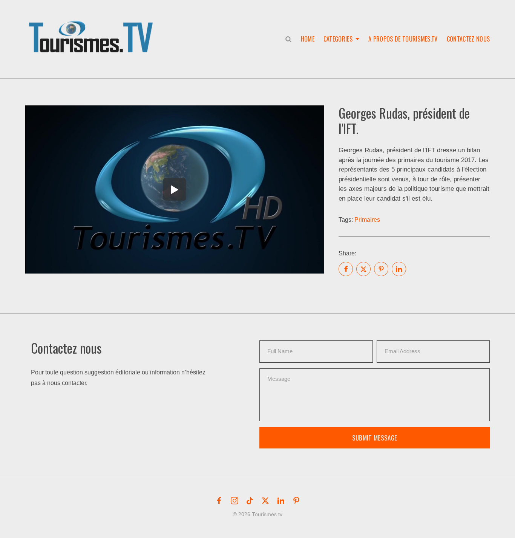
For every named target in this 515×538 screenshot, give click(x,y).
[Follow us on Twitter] (265, 501)
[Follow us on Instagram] (234, 501)
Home (307, 38)
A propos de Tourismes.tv (403, 38)
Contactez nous (468, 38)
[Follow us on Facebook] (219, 501)
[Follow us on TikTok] (250, 501)
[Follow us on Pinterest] (296, 501)
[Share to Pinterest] (381, 269)
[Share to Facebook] (346, 269)
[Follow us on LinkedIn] (281, 501)
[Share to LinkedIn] (399, 269)
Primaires (367, 219)
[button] (92, 28)
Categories (338, 38)
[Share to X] (363, 269)
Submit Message (374, 437)
